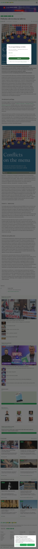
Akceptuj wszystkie (31, 544)
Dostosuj (17, 544)
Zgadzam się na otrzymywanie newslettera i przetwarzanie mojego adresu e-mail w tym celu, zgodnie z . (19, 61)
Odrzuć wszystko (23, 544)
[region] (25, 541)
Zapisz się (19, 58)
